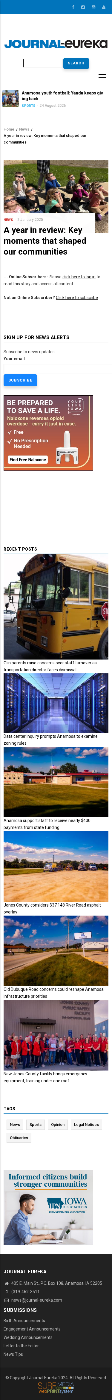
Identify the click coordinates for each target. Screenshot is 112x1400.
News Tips (13, 1354)
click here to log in (79, 276)
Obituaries (19, 1138)
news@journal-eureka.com (36, 1300)
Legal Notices (86, 1124)
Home (9, 129)
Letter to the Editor (21, 1345)
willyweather (90, 29)
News (24, 129)
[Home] (56, 43)
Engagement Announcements (32, 1329)
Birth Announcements (24, 1320)
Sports (36, 1124)
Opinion (58, 1124)
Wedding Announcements (28, 1337)
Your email (14, 358)
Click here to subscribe (77, 297)
